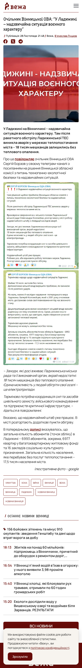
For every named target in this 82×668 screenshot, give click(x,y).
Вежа (62, 482)
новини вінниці (46, 492)
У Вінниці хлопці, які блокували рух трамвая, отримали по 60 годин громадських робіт (42, 587)
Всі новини (41, 625)
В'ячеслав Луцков (66, 36)
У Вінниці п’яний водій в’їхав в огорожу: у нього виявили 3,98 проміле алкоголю (46, 569)
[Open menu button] (76, 6)
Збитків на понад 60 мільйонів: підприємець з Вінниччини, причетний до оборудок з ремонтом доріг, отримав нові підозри (46, 553)
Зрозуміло (20, 657)
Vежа (24, 482)
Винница (10, 492)
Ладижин (26, 492)
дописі (35, 429)
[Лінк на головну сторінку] (15, 6)
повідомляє (24, 159)
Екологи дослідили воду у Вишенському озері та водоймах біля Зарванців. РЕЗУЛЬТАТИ (44, 605)
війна (36, 482)
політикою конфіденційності (49, 648)
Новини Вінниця (14, 501)
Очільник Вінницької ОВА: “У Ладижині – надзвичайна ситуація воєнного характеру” (40, 24)
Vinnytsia (10, 482)
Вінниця (49, 482)
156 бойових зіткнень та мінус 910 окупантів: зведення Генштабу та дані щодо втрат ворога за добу (39, 533)
